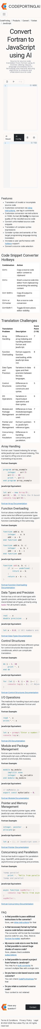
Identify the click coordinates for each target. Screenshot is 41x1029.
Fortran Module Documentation (15, 798)
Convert (26, 21)
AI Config (18, 137)
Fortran (34, 21)
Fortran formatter (12, 938)
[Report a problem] (34, 137)
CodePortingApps (26, 979)
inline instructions (21, 922)
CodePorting (5, 21)
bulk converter (24, 965)
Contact (32, 1007)
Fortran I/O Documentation (13, 741)
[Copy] (27, 137)
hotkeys (8, 243)
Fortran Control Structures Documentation (19, 692)
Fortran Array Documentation (14, 503)
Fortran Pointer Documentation (15, 847)
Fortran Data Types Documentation (16, 636)
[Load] (7, 81)
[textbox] (22, 107)
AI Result (8, 137)
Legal (36, 1020)
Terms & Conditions (9, 1020)
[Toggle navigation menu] (4, 14)
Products (16, 21)
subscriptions (11, 955)
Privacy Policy (25, 1020)
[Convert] (13, 81)
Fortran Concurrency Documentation (17, 904)
